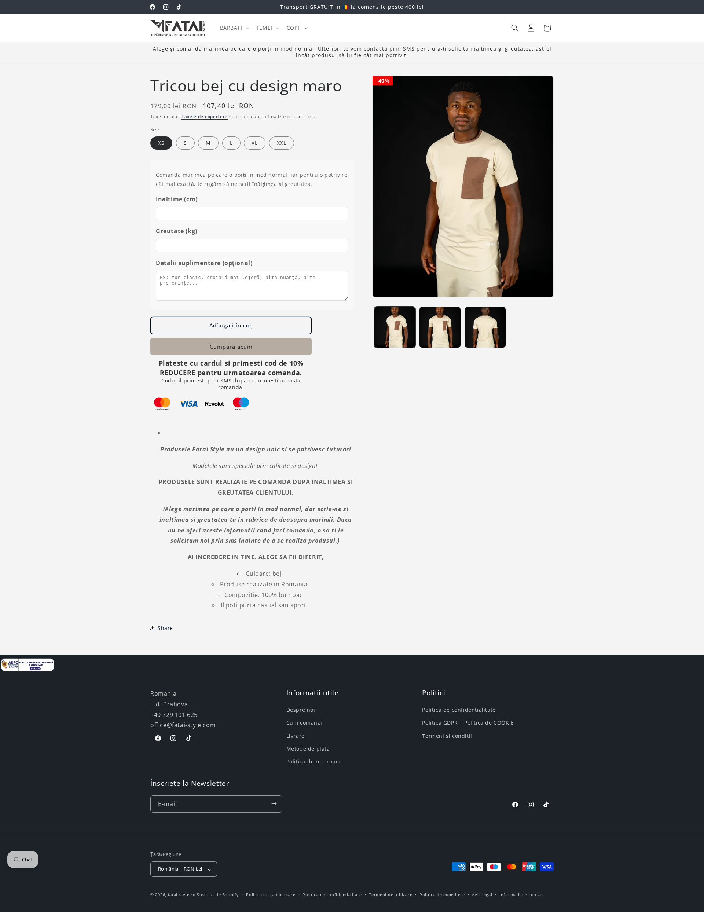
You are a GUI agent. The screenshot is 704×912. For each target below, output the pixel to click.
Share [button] (165, 628)
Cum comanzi (304, 722)
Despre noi (300, 709)
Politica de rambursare (270, 895)
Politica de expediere (442, 895)
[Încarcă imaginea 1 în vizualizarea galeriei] (394, 327)
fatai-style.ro (182, 895)
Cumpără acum (231, 346)
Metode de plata (308, 748)
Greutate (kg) (176, 231)
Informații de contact (521, 895)
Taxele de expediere (205, 116)
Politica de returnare (314, 761)
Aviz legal (482, 895)
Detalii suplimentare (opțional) (204, 263)
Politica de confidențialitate (332, 895)
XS (161, 142)
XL (255, 142)
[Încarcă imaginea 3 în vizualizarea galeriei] (485, 327)
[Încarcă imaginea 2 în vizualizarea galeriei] (440, 327)
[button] (234, 28)
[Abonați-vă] (274, 803)
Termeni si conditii (447, 735)
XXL (281, 142)
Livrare (295, 735)
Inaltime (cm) (177, 199)
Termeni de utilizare (390, 895)
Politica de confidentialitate (458, 709)
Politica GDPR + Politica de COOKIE (468, 722)
